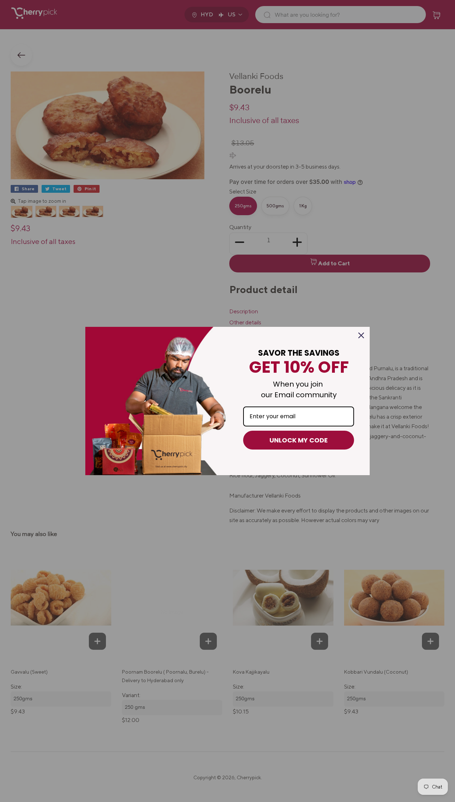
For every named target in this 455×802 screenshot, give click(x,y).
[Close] (361, 335)
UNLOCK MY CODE (298, 440)
